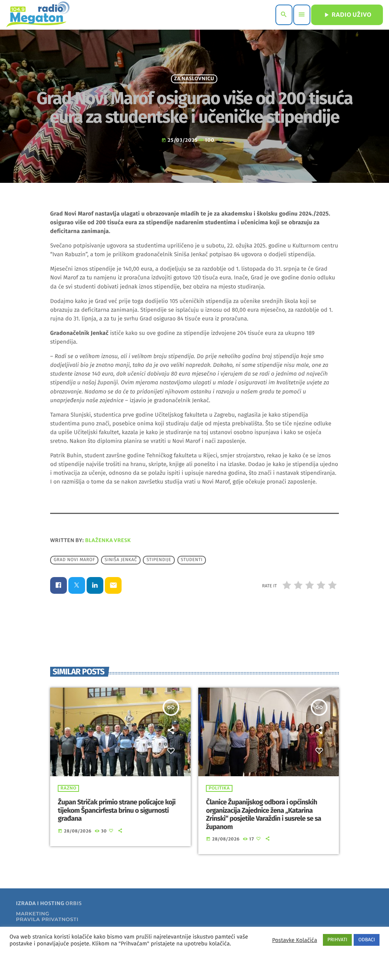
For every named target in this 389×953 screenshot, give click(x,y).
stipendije (159, 560)
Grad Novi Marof (74, 560)
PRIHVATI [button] (337, 940)
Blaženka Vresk (108, 540)
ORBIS (73, 903)
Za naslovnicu (194, 79)
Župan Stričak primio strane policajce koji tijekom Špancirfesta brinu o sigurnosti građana (117, 810)
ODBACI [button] (366, 940)
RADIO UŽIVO (347, 15)
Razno (68, 788)
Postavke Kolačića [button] (294, 940)
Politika (219, 788)
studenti (191, 560)
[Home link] (38, 15)
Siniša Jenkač (120, 560)
